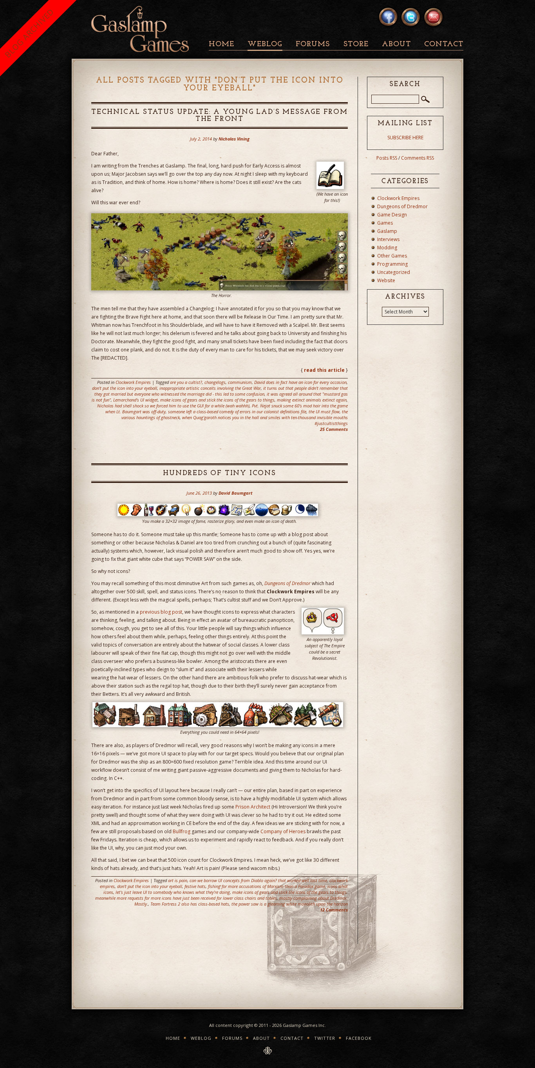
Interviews (388, 239)
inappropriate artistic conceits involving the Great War (210, 388)
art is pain (177, 880)
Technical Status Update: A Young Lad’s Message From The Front (219, 116)
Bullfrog (181, 831)
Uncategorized (393, 272)
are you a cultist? (186, 382)
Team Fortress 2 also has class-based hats (189, 904)
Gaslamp (387, 231)
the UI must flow (324, 411)
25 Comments (334, 429)
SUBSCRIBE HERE (405, 137)
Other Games (392, 255)
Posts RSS (386, 158)
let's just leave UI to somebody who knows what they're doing (173, 892)
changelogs (215, 382)
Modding (387, 247)
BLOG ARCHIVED (29, 33)
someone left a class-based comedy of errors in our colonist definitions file (237, 411)
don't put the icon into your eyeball (124, 388)
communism (240, 382)
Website (386, 280)
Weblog (265, 44)
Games (385, 223)
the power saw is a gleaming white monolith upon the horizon (289, 904)
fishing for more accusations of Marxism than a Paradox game (266, 886)
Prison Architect (252, 806)
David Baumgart (236, 493)
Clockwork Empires (133, 382)
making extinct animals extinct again (312, 400)
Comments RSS (417, 158)
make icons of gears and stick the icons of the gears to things (217, 400)
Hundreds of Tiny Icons (219, 473)
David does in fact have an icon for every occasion (300, 382)
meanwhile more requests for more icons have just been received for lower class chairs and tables (186, 898)
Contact (443, 44)
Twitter (324, 1038)
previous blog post (161, 612)
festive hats (195, 886)
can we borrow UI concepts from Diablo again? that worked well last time (258, 880)
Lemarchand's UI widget (135, 400)
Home (221, 44)
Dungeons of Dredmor (287, 583)
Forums (313, 44)
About (396, 44)
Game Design (392, 214)
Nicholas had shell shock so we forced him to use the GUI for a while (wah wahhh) (173, 406)
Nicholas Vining (234, 139)
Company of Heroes (282, 831)
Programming (392, 264)
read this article (324, 370)
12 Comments (334, 910)
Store (356, 44)
